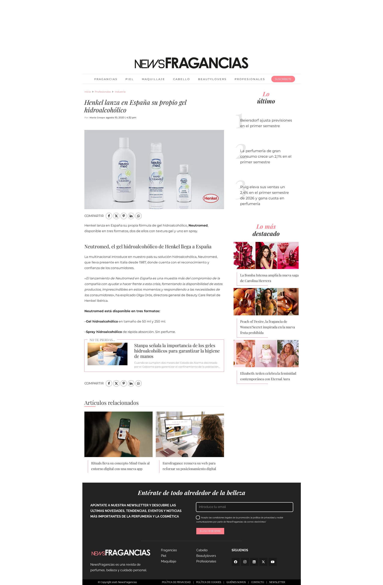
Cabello (202, 550)
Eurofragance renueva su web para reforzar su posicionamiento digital (189, 466)
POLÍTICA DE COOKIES (208, 582)
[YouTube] (273, 562)
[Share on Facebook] (109, 216)
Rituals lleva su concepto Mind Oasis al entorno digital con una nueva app (120, 466)
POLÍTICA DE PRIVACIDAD (176, 582)
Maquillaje (168, 561)
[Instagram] (245, 562)
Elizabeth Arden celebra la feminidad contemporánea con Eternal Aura (268, 376)
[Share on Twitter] (116, 216)
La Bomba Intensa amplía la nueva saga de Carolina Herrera (269, 278)
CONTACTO (257, 582)
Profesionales (103, 91)
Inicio (87, 91)
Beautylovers (206, 556)
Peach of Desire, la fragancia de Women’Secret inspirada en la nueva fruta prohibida (267, 327)
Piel (163, 556)
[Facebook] (236, 562)
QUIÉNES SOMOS (236, 582)
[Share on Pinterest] (123, 216)
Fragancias (169, 550)
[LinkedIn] (254, 562)
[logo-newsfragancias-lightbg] (191, 63)
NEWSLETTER (277, 582)
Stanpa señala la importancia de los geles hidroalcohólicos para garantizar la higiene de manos (177, 350)
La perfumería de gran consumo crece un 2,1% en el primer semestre (265, 156)
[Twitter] (263, 562)
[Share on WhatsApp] (138, 216)
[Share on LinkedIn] (131, 216)
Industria (120, 91)
